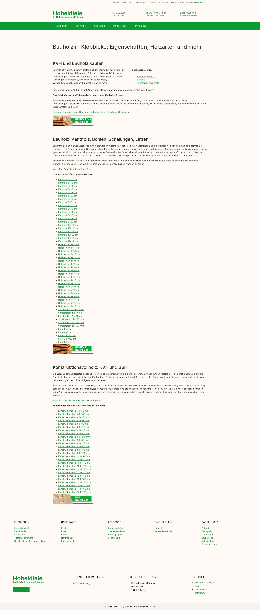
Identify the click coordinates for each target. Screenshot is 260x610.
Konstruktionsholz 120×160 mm (74, 479)
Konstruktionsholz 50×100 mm (74, 420)
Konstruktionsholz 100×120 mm (74, 459)
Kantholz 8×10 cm (67, 205)
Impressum (200, 593)
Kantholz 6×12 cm (67, 182)
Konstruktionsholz (163, 531)
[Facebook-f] (194, 26)
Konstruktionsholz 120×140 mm (74, 475)
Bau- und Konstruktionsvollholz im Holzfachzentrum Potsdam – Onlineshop (91, 112)
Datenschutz (200, 589)
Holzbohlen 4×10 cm (68, 260)
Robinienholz (208, 541)
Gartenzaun (207, 534)
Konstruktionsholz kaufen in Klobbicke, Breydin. (77, 400)
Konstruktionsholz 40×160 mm (74, 414)
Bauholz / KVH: (164, 522)
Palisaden (206, 528)
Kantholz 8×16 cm (67, 215)
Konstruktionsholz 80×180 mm (74, 449)
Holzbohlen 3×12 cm (68, 244)
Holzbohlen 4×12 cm (68, 264)
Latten (64, 531)
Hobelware (80, 26)
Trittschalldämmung (23, 538)
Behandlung (114, 538)
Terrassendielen (115, 528)
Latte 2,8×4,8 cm (67, 338)
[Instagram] (200, 26)
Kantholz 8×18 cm (67, 218)
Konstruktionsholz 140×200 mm (74, 492)
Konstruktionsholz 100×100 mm (74, 456)
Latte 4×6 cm (65, 332)
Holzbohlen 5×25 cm (69, 306)
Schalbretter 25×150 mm (71, 325)
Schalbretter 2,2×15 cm (70, 312)
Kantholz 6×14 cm (67, 186)
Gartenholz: (210, 522)
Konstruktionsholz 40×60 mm (73, 410)
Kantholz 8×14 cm (67, 212)
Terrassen (99, 26)
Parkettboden (20, 531)
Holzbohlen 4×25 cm (69, 280)
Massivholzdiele (22, 528)
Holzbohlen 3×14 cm (68, 247)
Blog (197, 586)
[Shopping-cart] (205, 26)
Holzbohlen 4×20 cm (69, 277)
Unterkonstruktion (116, 531)
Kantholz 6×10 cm (67, 179)
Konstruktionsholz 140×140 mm (74, 485)
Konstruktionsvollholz (148, 83)
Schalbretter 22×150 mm (71, 322)
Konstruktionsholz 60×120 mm (74, 427)
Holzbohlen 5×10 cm (68, 286)
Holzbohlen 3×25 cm (69, 257)
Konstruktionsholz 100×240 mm (74, 469)
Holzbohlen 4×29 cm (69, 283)
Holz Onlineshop (200, 3)
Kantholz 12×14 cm (68, 241)
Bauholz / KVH (119, 26)
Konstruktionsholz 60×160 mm (74, 433)
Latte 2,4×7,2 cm (67, 335)
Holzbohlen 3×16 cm (68, 251)
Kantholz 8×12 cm (67, 208)
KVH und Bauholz (146, 76)
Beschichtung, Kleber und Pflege (30, 541)
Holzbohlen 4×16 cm (68, 270)
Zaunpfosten (208, 538)
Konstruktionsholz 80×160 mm (74, 446)
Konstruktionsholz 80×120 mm (74, 443)
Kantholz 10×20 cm (68, 234)
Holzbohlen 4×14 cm (68, 267)
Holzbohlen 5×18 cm (68, 299)
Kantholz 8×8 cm (67, 202)
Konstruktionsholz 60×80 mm (73, 423)
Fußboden (61, 26)
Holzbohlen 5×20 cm (69, 303)
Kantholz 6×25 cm (67, 199)
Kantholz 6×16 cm (67, 189)
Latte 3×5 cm (65, 329)
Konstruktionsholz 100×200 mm (74, 466)
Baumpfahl (207, 531)
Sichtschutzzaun (209, 544)
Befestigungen (115, 534)
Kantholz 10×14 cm (68, 231)
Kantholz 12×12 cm (68, 238)
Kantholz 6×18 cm (67, 192)
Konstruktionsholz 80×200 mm (74, 453)
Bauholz (141, 79)
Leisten (64, 528)
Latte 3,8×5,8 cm (67, 342)
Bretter (64, 534)
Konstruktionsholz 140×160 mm (74, 488)
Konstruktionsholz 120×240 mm (74, 482)
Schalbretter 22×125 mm (71, 319)
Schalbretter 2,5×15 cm (70, 316)
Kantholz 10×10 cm (68, 225)
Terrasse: (115, 522)
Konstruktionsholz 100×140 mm (74, 462)
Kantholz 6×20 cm (67, 195)
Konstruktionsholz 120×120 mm (74, 472)
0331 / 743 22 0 (188, 13)
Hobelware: (69, 522)
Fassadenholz (68, 541)
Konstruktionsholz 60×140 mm (74, 430)
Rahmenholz (67, 538)
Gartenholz (140, 26)
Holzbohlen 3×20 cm (69, 254)
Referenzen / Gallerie (204, 582)
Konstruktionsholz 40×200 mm (74, 417)
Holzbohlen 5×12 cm (68, 290)
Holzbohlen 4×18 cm (68, 273)
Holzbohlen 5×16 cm (68, 296)
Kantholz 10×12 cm (68, 228)
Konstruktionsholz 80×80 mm (73, 440)
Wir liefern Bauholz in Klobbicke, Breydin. (74, 169)
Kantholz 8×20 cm (67, 221)
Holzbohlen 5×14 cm (68, 293)
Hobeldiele (67, 13)
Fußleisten (19, 534)
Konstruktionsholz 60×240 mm (74, 436)
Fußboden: (22, 522)
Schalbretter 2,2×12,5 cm (71, 309)
